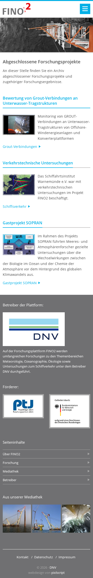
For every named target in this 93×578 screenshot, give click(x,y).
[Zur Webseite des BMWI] (69, 411)
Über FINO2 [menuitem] (11, 454)
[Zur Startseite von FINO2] (17, 9)
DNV (53, 567)
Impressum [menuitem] (67, 557)
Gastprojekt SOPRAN (22, 223)
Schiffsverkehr (15, 206)
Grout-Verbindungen (20, 146)
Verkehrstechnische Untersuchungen (38, 163)
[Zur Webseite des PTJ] (23, 406)
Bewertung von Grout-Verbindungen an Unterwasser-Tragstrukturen (40, 100)
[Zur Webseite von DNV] (34, 329)
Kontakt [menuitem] (23, 557)
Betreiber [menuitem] (9, 480)
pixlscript (58, 572)
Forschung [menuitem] (10, 462)
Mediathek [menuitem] (11, 471)
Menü (85, 9)
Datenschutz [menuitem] (43, 557)
